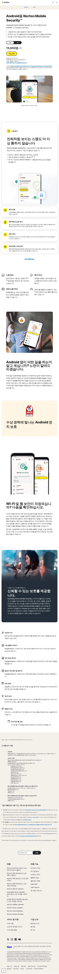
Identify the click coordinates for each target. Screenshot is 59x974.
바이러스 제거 (35, 874)
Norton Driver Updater (15, 908)
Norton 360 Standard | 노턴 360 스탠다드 (16, 874)
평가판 (33, 927)
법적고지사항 (31, 966)
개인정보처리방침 (42, 966)
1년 (10, 42)
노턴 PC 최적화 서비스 (14, 927)
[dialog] (4, 970)
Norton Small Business (15, 911)
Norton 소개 (35, 923)
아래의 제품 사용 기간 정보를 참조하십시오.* (16, 62)
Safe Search (35, 887)
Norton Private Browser (15, 914)
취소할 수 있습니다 (27, 819)
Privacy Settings (38, 968)
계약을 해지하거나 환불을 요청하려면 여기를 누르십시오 (40, 824)
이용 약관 (15, 968)
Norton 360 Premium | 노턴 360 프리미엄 (41, 66)
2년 (18, 42)
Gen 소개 (9, 966)
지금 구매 (12, 53)
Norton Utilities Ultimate (15, 904)
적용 (37, 852)
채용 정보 (23, 966)
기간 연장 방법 (12, 930)
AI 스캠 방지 (35, 871)
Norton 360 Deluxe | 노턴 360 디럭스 (20, 66)
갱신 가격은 (35, 817)
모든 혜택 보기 (29, 259)
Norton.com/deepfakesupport (28, 836)
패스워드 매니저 (36, 891)
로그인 (33, 930)
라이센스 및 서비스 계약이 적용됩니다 (39, 809)
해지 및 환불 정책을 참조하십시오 (22, 824)
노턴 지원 (10, 923)
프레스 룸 (16, 966)
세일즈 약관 (28, 809)
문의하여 (19, 819)
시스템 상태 (29, 968)
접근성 (22, 968)
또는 (13, 819)
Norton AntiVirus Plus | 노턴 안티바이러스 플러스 (17, 869)
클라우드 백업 (35, 881)
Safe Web (34, 884)
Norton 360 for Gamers (15, 889)
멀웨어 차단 (35, 878)
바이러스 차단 (35, 868)
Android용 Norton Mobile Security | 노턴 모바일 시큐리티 (17, 894)
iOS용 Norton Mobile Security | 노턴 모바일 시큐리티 (17, 900)
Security (9, 968)
